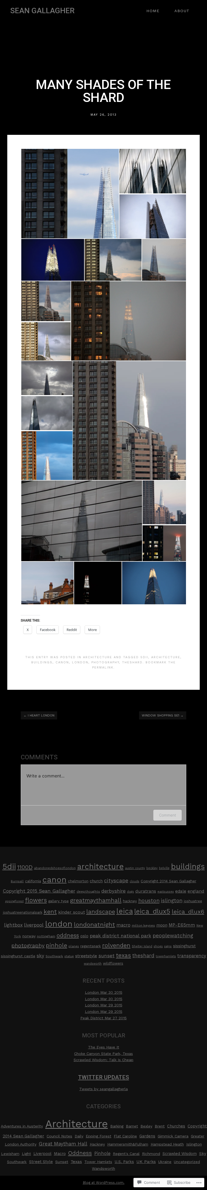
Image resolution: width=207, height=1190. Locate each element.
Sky (202, 1153)
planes (73, 946)
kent (50, 911)
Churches (176, 1126)
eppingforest (14, 901)
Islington (194, 1144)
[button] (70, 193)
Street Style (41, 1161)
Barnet (132, 1126)
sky (40, 955)
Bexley (146, 1126)
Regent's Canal (126, 1153)
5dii (144, 657)
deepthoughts (88, 891)
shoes (158, 946)
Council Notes (59, 1136)
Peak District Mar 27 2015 (103, 1018)
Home (152, 11)
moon (161, 925)
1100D (25, 867)
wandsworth (93, 963)
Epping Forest (98, 1136)
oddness (68, 935)
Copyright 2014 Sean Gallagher (168, 881)
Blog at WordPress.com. (104, 1183)
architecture (165, 657)
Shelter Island (142, 946)
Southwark (54, 956)
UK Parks (146, 1161)
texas (123, 955)
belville (164, 868)
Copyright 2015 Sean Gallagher (39, 891)
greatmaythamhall (96, 900)
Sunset (61, 1162)
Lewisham (10, 1153)
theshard (132, 662)
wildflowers (113, 963)
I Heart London (38, 715)
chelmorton (78, 881)
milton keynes (143, 925)
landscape (100, 911)
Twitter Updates (103, 1077)
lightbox (13, 925)
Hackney (97, 1144)
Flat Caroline (125, 1136)
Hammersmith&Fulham (127, 1144)
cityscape (116, 880)
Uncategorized (187, 1162)
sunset (106, 955)
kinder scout (71, 912)
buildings (42, 662)
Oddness (80, 1153)
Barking (116, 1126)
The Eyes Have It (103, 1047)
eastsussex (165, 891)
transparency (191, 955)
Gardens (147, 1136)
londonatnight (94, 924)
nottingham (46, 936)
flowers (36, 900)
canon (62, 662)
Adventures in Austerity (22, 1126)
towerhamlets (166, 956)
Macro (60, 1153)
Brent (160, 1126)
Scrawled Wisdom (180, 1153)
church (96, 881)
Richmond (151, 1153)
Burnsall (17, 881)
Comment (167, 815)
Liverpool (42, 1153)
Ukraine (164, 1162)
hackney (130, 901)
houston (149, 900)
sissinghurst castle (18, 956)
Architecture (97, 657)
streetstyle (86, 955)
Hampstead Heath (167, 1144)
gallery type (58, 901)
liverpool (34, 925)
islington (171, 900)
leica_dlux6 (188, 911)
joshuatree (193, 901)
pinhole (56, 945)
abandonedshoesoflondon (55, 868)
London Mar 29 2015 (103, 1005)
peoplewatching (173, 935)
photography (105, 662)
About (181, 11)
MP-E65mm (182, 925)
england (196, 891)
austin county (135, 868)
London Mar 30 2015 (103, 992)
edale (180, 891)
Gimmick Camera (173, 1136)
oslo (84, 936)
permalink (102, 667)
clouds (134, 881)
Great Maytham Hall (63, 1144)
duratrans (145, 891)
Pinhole (102, 1153)
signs (168, 946)
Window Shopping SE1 (163, 715)
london (80, 662)
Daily (79, 1136)
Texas (76, 1161)
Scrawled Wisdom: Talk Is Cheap (103, 1060)
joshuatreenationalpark (22, 912)
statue (69, 956)
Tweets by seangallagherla (103, 1089)
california (33, 881)
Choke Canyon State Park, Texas (103, 1053)
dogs (130, 891)
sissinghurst (184, 946)
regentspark (90, 946)
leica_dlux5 (152, 911)
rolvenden (116, 945)
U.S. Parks (124, 1161)
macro (123, 925)
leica (124, 911)
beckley (152, 868)
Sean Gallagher (42, 10)
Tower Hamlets (98, 1162)
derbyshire (113, 891)
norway (29, 936)
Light (26, 1153)
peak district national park (120, 935)
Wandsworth (103, 1168)
